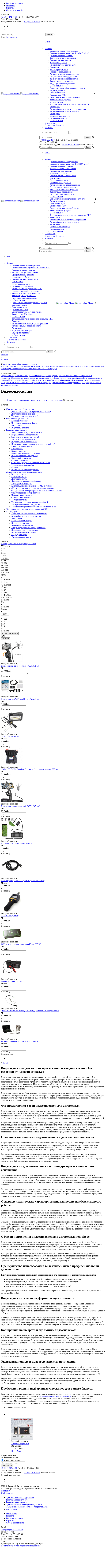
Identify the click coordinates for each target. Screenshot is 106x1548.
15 (7, 1063)
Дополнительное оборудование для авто (67, 88)
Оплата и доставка (14, 1518)
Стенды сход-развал (20, 460)
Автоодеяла (55, 114)
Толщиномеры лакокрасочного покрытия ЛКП (70, 104)
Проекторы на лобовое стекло (24, 530)
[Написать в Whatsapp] (7, 30)
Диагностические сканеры (61, 55)
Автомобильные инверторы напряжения (68, 109)
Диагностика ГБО (58, 95)
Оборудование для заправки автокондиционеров (32, 378)
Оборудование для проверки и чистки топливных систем (36, 490)
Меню (47, 42)
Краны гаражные (18, 451)
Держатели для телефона (22, 525)
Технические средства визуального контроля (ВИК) (34, 507)
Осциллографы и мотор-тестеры (36, 380)
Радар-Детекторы (19, 535)
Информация (7, 1493)
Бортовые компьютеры (60, 116)
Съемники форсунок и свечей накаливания (30, 462)
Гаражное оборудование (60, 72)
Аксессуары (55, 107)
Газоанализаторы (57, 93)
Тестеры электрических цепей (63, 58)
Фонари (14, 467)
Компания (5, 1491)
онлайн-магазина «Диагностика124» (55, 1396)
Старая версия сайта (15, 1523)
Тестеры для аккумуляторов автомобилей (55, 376)
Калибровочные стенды (21, 446)
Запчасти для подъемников (62, 81)
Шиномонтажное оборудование (25, 469)
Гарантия (10, 1520)
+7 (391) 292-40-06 (9, 17)
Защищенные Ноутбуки (60, 100)
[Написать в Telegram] (7, 27)
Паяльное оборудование (61, 380)
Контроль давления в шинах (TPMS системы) (31, 486)
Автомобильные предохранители (64, 111)
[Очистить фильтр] (3, 636)
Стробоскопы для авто (11, 376)
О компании (50, 125)
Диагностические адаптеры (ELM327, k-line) (69, 53)
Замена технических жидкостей (64, 79)
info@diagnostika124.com (12, 1529)
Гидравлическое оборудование (63, 76)
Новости (60, 125)
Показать (5, 639)
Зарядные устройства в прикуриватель (28, 528)
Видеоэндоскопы (57, 90)
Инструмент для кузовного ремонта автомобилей (33, 444)
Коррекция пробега (58, 62)
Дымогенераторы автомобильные (65, 97)
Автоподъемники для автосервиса (65, 74)
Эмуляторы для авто (59, 69)
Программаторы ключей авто (63, 65)
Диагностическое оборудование (64, 51)
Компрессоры (17, 449)
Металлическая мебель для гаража (26, 453)
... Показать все (56, 86)
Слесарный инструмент (21, 458)
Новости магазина (12, 1460)
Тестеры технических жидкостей (25, 504)
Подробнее (16, 1451)
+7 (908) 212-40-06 (32, 21)
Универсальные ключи (21, 537)
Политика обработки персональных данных (20, 1546)
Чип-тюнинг (55, 67)
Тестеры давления (29, 376)
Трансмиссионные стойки (22, 465)
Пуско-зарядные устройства (23, 532)
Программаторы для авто (61, 60)
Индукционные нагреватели (62, 83)
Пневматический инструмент (24, 456)
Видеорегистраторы (58, 118)
